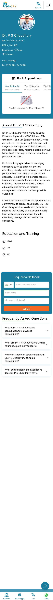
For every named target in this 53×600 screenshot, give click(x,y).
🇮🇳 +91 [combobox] (8, 284)
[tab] (12, 88)
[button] (26, 330)
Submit (26, 309)
